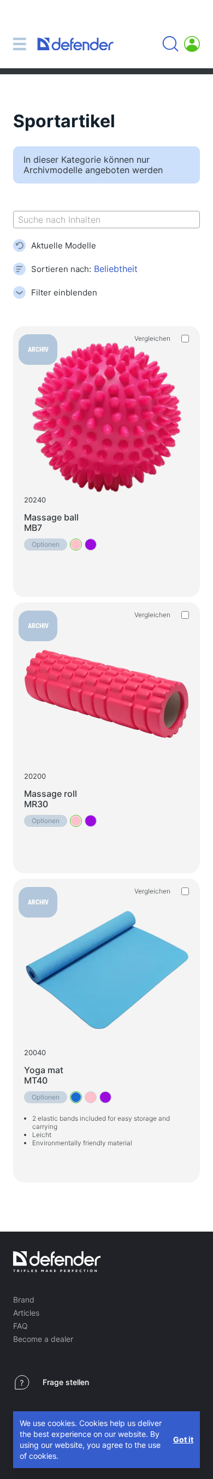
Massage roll (50, 798)
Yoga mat (43, 1075)
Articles (26, 1312)
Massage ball (51, 522)
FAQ (20, 1325)
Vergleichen (152, 338)
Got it (183, 1439)
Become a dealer (43, 1339)
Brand (23, 1299)
